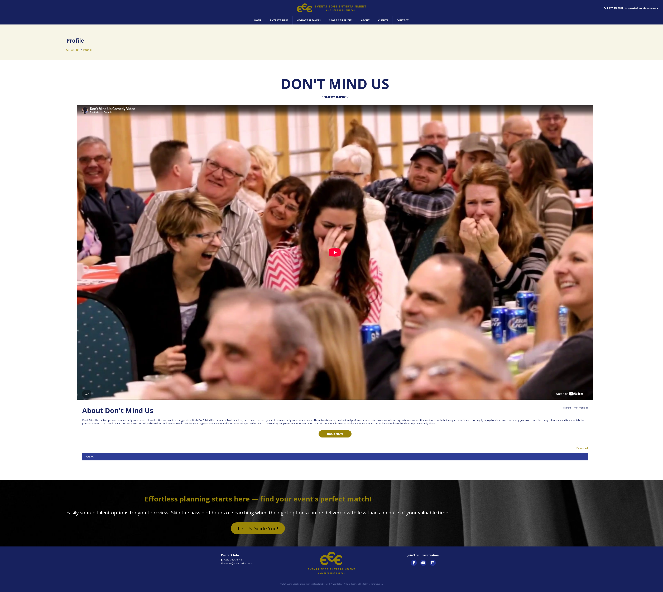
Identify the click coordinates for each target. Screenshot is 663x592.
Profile (87, 50)
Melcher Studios (375, 584)
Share (566, 407)
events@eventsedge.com (643, 7)
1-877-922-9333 (615, 7)
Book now (335, 434)
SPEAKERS (72, 50)
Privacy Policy (336, 584)
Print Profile (580, 407)
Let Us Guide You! (258, 528)
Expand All (582, 448)
